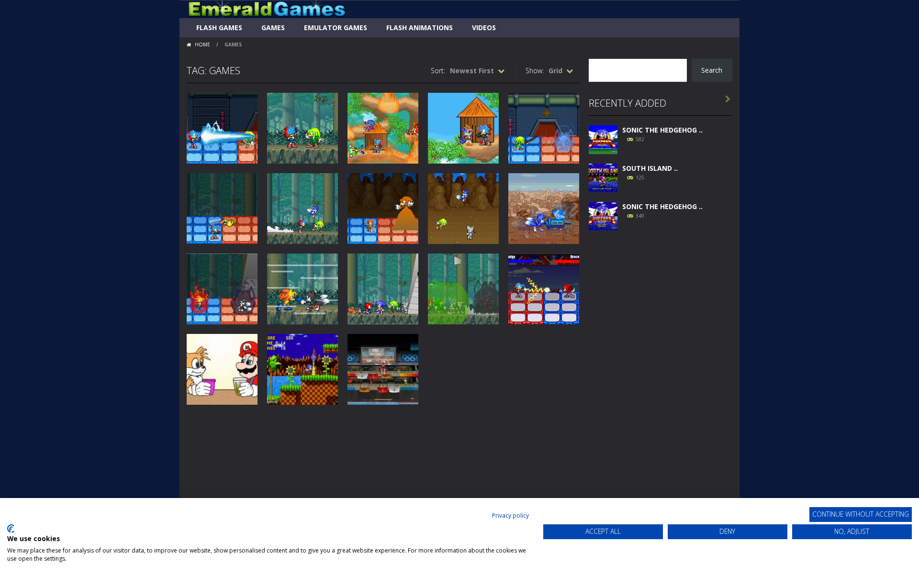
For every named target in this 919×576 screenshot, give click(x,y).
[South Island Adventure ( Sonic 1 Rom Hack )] (603, 176)
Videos (484, 27)
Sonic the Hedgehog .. (662, 129)
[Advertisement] (660, 383)
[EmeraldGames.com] (267, 8)
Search (711, 70)
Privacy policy (510, 515)
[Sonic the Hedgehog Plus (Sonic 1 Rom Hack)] (603, 215)
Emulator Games (335, 27)
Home (202, 44)
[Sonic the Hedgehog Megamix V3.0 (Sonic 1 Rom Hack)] (603, 138)
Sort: (438, 70)
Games (273, 27)
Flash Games (219, 27)
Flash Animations (419, 27)
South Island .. (650, 168)
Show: (535, 70)
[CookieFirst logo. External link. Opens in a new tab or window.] (10, 528)
